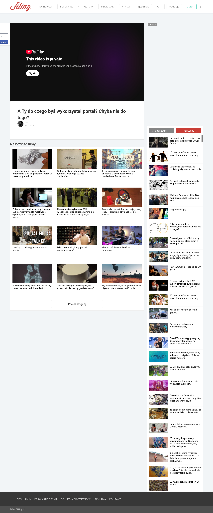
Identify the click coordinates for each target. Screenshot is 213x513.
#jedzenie (143, 6)
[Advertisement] (175, 75)
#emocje (174, 6)
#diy (159, 6)
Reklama (100, 499)
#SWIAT (126, 6)
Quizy (190, 6)
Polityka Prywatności (76, 499)
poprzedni (160, 130)
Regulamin (24, 499)
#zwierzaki (107, 6)
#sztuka (89, 6)
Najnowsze (46, 6)
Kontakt (115, 499)
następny (189, 130)
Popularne (66, 6)
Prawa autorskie (46, 499)
